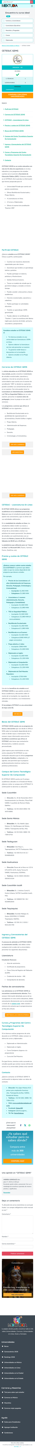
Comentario (6, 1214)
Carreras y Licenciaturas (13, 21)
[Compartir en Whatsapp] (29, 1125)
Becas (6, 1346)
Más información (17, 1295)
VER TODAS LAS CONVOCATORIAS (17, 1015)
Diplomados (9, 40)
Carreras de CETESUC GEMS (15, 115)
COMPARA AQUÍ (17, 1161)
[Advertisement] (17, 229)
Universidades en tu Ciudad (13, 1373)
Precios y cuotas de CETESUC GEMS (17, 125)
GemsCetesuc (19, 1113)
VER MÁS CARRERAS (17, 444)
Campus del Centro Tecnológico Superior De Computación (19, 137)
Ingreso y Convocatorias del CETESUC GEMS (18, 145)
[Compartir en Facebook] (20, 1125)
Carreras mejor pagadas (12, 1408)
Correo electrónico (8, 1244)
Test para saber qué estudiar (14, 1392)
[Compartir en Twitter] (25, 1125)
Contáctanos (8, 1433)
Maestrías (7, 1403)
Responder (6, 1192)
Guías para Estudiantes (12, 1422)
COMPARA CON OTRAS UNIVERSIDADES (17, 95)
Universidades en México (13, 1362)
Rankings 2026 (9, 1357)
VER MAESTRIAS (17, 452)
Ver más (16, 1446)
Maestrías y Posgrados (12, 30)
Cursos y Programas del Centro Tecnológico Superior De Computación (18, 153)
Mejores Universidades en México (10, 45)
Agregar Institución (11, 1427)
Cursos (8, 35)
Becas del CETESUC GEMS (14, 131)
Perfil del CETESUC (11, 109)
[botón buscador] (31, 2)
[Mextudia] (10, 6)
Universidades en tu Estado (13, 1378)
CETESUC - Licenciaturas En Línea (17, 120)
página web (16, 1004)
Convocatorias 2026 (11, 1352)
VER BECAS (17, 714)
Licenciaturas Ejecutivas (13, 25)
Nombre (5, 1237)
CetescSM (19, 1108)
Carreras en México (11, 1398)
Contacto (8, 160)
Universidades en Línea (12, 1368)
